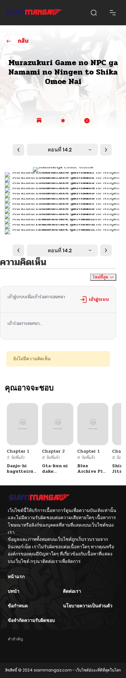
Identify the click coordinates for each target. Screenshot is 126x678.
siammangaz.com (53, 670)
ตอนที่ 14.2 (60, 149)
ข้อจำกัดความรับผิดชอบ (31, 620)
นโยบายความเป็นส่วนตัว (87, 605)
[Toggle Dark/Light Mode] (63, 120)
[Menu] (112, 12)
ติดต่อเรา (72, 591)
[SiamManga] (34, 12)
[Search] (94, 12)
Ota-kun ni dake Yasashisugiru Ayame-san (59, 473)
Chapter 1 (18, 451)
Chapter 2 (53, 451)
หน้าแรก (16, 576)
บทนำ (13, 591)
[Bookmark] (39, 120)
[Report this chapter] (86, 120)
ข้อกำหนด (18, 605)
